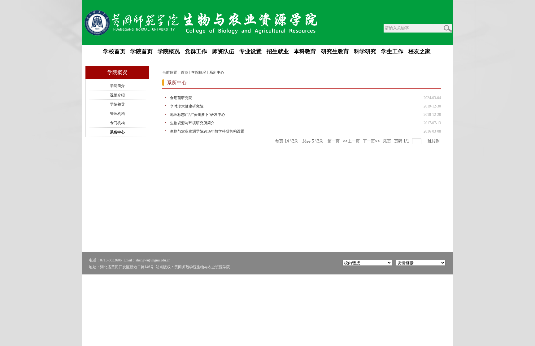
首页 (184, 72)
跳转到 (434, 141)
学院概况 (198, 72)
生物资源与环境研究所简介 (192, 123)
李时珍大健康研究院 (186, 106)
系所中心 (216, 72)
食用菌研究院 (181, 98)
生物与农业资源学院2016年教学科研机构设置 (207, 131)
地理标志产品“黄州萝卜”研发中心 (197, 114)
